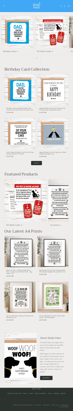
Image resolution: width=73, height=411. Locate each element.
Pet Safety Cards (44, 51)
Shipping (56, 393)
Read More (46, 378)
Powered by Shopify (28, 405)
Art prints (54, 225)
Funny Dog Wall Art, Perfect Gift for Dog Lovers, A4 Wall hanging (51, 316)
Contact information (64, 406)
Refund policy (46, 405)
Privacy (50, 393)
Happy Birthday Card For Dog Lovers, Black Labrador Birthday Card (52, 153)
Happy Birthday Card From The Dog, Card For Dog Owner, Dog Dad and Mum (52, 109)
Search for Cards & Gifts (14, 393)
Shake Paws (20, 405)
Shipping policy (65, 405)
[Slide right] (40, 58)
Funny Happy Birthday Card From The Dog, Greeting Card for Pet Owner (20, 153)
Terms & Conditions (40, 393)
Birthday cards (9, 51)
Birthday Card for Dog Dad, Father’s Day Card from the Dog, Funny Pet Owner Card (19, 109)
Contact (30, 393)
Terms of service (55, 405)
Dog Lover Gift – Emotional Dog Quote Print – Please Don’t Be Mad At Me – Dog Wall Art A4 (19, 272)
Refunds (63, 393)
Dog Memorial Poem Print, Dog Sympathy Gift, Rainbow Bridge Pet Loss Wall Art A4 (52, 271)
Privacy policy (37, 405)
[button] (4, 6)
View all (36, 163)
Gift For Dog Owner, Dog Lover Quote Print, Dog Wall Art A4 (20, 316)
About (25, 393)
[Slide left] (33, 58)
